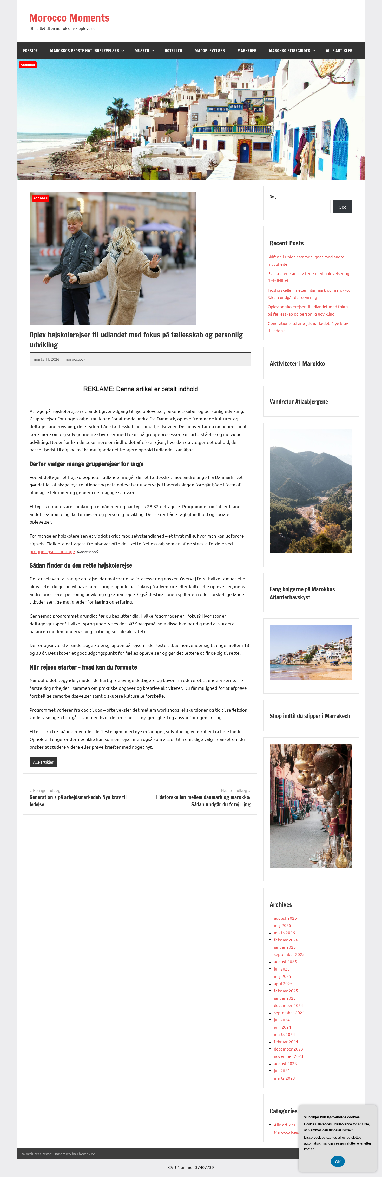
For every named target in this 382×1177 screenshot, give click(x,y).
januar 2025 (285, 997)
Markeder (246, 51)
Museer (142, 51)
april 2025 (283, 983)
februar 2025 (286, 990)
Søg (273, 196)
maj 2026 (282, 925)
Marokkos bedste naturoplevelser (84, 51)
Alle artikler (339, 51)
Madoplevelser (210, 51)
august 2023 (285, 1063)
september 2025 (289, 954)
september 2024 (289, 1012)
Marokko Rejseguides (289, 51)
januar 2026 (285, 946)
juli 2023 (282, 1070)
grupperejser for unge (52, 551)
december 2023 (288, 1048)
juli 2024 (282, 1019)
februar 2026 (286, 939)
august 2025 (285, 961)
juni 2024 (282, 1026)
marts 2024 (284, 1034)
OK (338, 1161)
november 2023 (288, 1056)
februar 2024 (286, 1041)
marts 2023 (284, 1077)
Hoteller (173, 51)
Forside (30, 51)
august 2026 (285, 917)
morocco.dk (74, 359)
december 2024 (288, 1005)
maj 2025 (282, 976)
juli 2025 (282, 968)
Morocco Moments (69, 17)
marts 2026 (284, 932)
